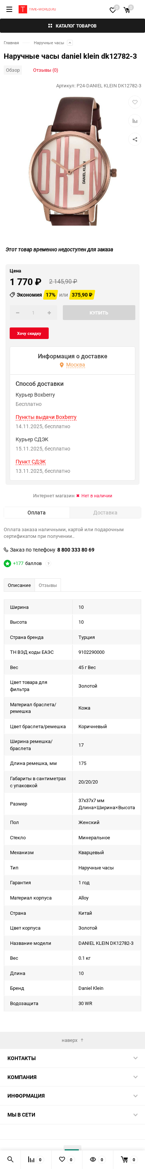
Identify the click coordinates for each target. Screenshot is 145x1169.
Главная (11, 42)
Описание (19, 585)
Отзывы (48, 585)
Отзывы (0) (45, 70)
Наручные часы (49, 42)
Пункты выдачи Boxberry (46, 417)
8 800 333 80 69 (75, 549)
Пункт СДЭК (31, 462)
